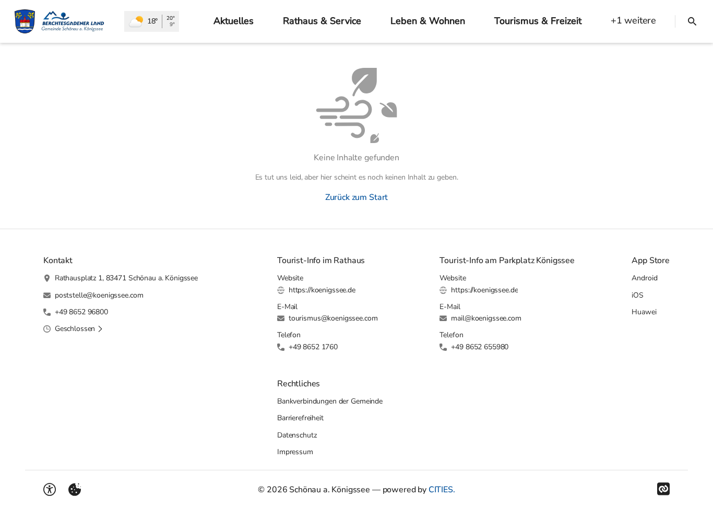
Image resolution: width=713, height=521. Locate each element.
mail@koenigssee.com (486, 318)
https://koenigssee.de (322, 290)
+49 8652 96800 (81, 312)
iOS (638, 295)
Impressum (295, 452)
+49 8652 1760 (313, 347)
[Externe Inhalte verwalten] (74, 489)
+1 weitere (633, 20)
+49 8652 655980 (479, 347)
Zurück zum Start (356, 197)
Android (644, 278)
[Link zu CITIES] (663, 489)
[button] (79, 329)
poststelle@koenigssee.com (99, 295)
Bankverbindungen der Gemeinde (330, 401)
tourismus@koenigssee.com (333, 318)
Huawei (644, 312)
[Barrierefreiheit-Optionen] (49, 489)
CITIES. (442, 489)
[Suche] (692, 21)
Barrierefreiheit (300, 418)
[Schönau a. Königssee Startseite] (62, 21)
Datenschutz (296, 435)
